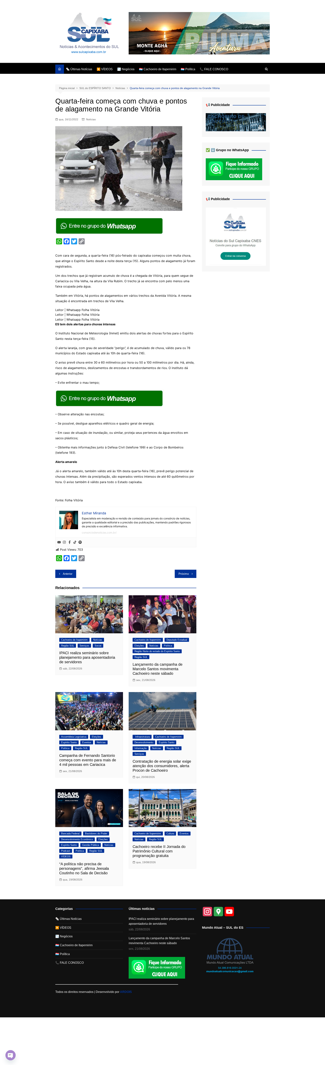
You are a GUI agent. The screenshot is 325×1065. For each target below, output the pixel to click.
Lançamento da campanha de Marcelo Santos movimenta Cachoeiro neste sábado (157, 668)
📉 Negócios (125, 69)
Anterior (67, 573)
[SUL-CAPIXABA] (236, 236)
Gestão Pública (90, 845)
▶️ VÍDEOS (105, 69)
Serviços (84, 645)
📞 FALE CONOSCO (214, 69)
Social (98, 645)
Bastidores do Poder (96, 833)
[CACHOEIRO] (236, 122)
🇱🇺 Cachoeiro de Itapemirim (157, 69)
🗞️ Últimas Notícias (79, 69)
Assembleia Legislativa (73, 736)
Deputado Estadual (176, 639)
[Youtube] (59, 542)
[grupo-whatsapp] (109, 226)
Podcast (65, 850)
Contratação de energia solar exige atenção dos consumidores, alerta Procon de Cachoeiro (162, 765)
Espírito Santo (69, 742)
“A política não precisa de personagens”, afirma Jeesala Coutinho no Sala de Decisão (84, 868)
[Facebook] (69, 542)
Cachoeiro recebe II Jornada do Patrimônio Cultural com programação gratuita (159, 851)
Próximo (183, 573)
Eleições (139, 645)
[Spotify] (80, 542)
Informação (140, 748)
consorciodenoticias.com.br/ (99, 532)
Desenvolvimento (143, 742)
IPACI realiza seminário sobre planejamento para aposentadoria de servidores (87, 657)
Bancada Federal (70, 833)
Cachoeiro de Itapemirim (74, 639)
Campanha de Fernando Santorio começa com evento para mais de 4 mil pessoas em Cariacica (87, 760)
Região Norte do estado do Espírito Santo (157, 651)
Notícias (91, 119)
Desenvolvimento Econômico (77, 839)
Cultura (170, 833)
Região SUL (67, 645)
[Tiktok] (75, 542)
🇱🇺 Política (188, 69)
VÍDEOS (66, 856)
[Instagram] (64, 542)
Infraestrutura (142, 736)
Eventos (86, 742)
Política (168, 645)
